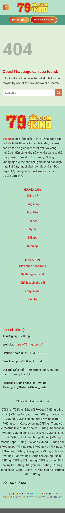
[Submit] (58, 92)
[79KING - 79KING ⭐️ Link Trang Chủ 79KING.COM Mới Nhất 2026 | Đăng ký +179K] (32, 7)
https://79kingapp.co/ (29, 344)
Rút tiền (33, 221)
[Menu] (6, 7)
